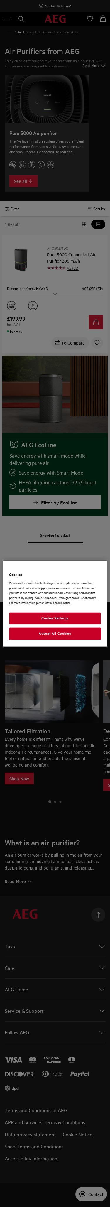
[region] (55, 603)
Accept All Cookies (55, 633)
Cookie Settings (55, 618)
